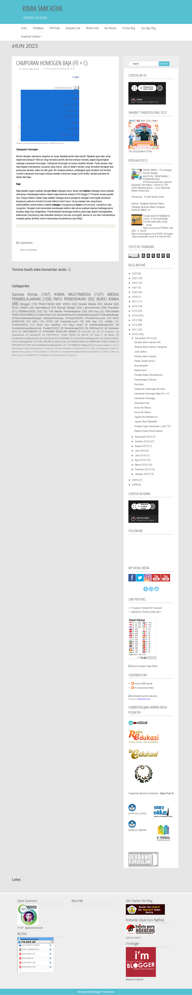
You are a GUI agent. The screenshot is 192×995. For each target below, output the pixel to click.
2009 (135, 480)
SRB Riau (91, 321)
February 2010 (143, 469)
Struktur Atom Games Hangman (150, 347)
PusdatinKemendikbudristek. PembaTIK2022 (36, 328)
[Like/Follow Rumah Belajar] (145, 590)
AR (56, 341)
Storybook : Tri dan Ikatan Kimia (147, 196)
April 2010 (140, 460)
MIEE (114, 348)
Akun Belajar (17, 348)
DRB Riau (93, 311)
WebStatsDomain (144, 699)
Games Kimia (25, 294)
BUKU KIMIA (108, 299)
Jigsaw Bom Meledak (145, 421)
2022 (135, 283)
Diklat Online (44, 314)
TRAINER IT (31, 355)
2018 (135, 296)
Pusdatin (113, 307)
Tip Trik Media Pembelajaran (62, 311)
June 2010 (141, 455)
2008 (135, 484)
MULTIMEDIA (30, 331)
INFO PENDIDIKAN (70, 299)
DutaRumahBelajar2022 (102, 324)
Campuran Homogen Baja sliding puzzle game (32, 143)
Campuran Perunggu (144, 398)
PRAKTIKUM (46, 304)
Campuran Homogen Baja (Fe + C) (52, 63)
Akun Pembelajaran (34, 348)
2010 (135, 334)
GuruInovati (103, 348)
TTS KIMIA (72, 345)
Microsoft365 (40, 352)
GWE (93, 348)
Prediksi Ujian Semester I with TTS (152, 426)
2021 (135, 287)
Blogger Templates (103, 991)
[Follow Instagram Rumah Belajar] (151, 590)
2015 (135, 310)
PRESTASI (17, 345)
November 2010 (143, 436)
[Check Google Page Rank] (142, 666)
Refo (106, 352)
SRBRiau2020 (27, 311)
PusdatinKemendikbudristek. (48, 345)
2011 (135, 329)
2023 (135, 278)
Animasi (49, 348)
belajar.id (85, 345)
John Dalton (140, 351)
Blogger (25, 304)
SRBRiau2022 (96, 328)
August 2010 (142, 446)
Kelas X (98, 335)
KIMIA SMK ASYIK (42, 8)
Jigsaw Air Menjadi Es (146, 416)
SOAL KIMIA (20, 307)
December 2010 (143, 338)
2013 (135, 320)
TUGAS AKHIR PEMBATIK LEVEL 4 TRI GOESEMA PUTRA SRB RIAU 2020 (156, 219)
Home (24, 28)
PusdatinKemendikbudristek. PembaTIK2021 (81, 352)
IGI (98, 331)
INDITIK (85, 335)
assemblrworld (50, 338)
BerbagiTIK (35, 335)
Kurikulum (110, 331)
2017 (135, 301)
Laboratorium (91, 307)
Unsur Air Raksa (142, 407)
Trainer (71, 355)
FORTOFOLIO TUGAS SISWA (60, 335)
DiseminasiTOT (81, 348)
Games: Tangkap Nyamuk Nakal (147, 203)
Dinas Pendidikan (63, 348)
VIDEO (67, 304)
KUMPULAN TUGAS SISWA (102, 341)
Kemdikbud (43, 307)
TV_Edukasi (44, 355)
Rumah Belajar (66, 307)
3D (115, 345)
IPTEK (49, 321)
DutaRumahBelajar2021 (88, 338)
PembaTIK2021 (111, 338)
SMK (14, 355)
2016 (135, 306)
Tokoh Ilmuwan (58, 355)
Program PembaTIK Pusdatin (146, 608)
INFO (35, 321)
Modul (108, 304)
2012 (135, 324)
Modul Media (87, 304)
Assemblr (86, 331)
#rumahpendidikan (102, 345)
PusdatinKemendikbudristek (25, 338)
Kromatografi (141, 365)
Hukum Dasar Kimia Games (148, 431)
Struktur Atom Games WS (147, 342)
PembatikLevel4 (69, 321)
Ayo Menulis (110, 28)
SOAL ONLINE (44, 341)
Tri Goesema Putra (144, 687)
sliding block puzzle (56, 143)
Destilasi (139, 384)
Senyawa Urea (141, 403)
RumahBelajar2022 (74, 328)
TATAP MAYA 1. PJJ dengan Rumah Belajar (157, 171)
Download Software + (31, 36)
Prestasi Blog (128, 28)
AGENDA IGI (67, 338)
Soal (21, 355)
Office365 (54, 352)
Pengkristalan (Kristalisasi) (148, 374)
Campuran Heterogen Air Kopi (149, 389)
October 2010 (142, 441)
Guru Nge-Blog (148, 28)
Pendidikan (38, 28)
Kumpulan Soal (73, 28)
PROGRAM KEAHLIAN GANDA (59, 331)
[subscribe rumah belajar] (156, 590)
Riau (114, 352)
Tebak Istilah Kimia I (144, 361)
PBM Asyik (54, 28)
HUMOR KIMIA (78, 341)
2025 (135, 273)
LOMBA (109, 321)
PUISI (28, 345)
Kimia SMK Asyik (30, 69)
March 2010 (141, 464)
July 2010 (140, 450)
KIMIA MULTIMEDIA (72, 294)
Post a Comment (28, 249)
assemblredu (18, 335)
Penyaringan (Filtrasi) (145, 379)
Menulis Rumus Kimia (21, 352)
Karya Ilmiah (76, 324)
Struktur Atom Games (145, 356)
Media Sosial (92, 28)
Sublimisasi (140, 370)
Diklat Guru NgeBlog (48, 324)
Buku (64, 341)
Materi (111, 335)
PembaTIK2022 (20, 324)
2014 (135, 315)
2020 (135, 292)
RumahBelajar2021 (24, 341)
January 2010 (142, 474)
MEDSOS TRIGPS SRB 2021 (146, 612)
